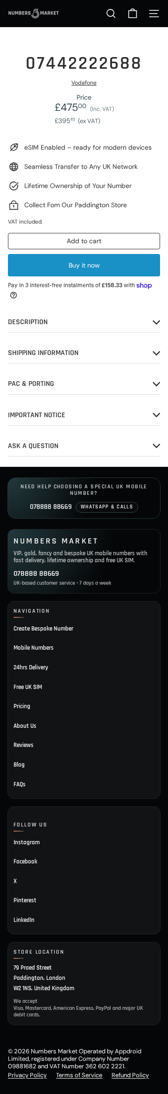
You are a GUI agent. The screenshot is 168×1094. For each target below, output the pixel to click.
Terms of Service (79, 1075)
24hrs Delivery (31, 667)
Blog (19, 764)
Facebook (25, 861)
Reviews (24, 745)
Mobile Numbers (34, 648)
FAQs (20, 784)
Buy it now (84, 265)
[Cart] (132, 13)
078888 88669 (51, 506)
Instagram (27, 842)
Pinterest (25, 900)
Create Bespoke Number (43, 628)
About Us (25, 726)
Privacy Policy (27, 1075)
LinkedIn (24, 920)
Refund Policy (130, 1075)
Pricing (22, 706)
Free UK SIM (28, 687)
